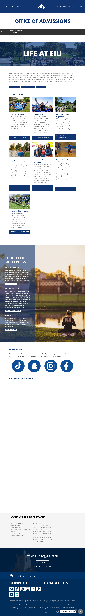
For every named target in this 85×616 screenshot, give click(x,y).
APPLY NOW (42, 562)
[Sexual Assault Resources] (17, 594)
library (73, 6)
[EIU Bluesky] (11, 589)
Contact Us (12, 600)
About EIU (26, 600)
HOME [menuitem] (3, 32)
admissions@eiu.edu (17, 535)
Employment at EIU (49, 600)
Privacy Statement (58, 602)
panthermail (63, 6)
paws (69, 6)
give (81, 6)
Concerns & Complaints (45, 602)
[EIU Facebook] (17, 589)
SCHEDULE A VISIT (41, 566)
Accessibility (19, 600)
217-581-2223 (15, 533)
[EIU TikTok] (38, 589)
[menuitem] (29, 32)
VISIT (12, 6)
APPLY (6, 6)
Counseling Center (13, 311)
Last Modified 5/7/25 (42, 613)
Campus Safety (11, 330)
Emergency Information (36, 600)
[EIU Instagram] (22, 589)
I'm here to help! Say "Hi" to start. (68, 611)
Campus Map (58, 600)
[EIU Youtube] (11, 594)
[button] (80, 611)
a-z (58, 6)
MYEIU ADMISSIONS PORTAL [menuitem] (16, 32)
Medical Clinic (11, 284)
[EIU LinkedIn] (27, 589)
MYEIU (19, 6)
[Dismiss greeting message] (76, 610)
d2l (77, 6)
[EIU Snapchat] (33, 589)
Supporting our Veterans (31, 602)
